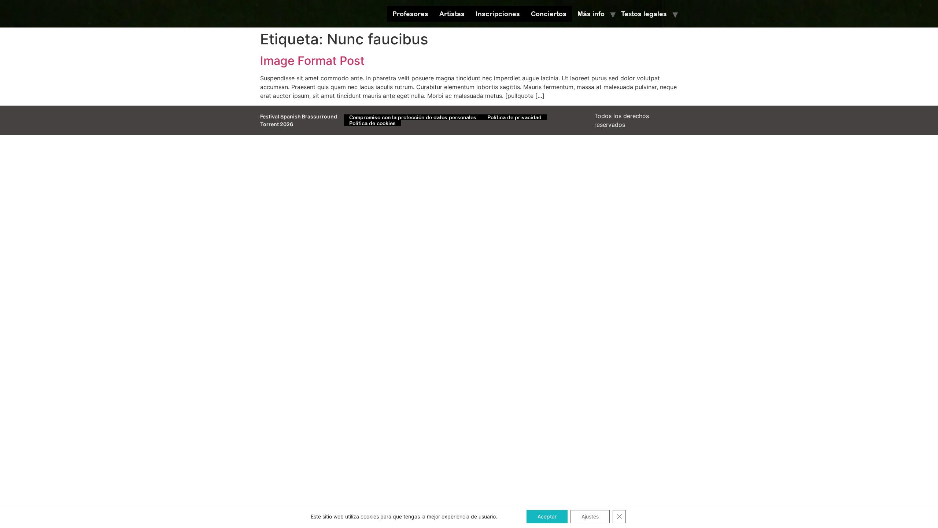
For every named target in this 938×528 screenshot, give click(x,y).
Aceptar (547, 516)
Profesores (410, 14)
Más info (591, 14)
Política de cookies (372, 123)
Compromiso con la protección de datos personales (412, 117)
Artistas (452, 14)
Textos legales (644, 14)
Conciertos (548, 14)
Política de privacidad (514, 117)
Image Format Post (312, 61)
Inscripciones (498, 14)
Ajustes (590, 516)
